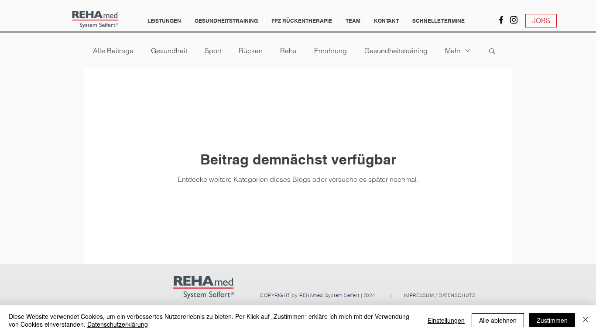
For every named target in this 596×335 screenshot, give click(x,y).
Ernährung (330, 50)
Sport (213, 50)
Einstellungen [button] (446, 320)
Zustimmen (552, 320)
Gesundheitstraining (396, 50)
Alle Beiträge (113, 50)
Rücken (251, 50)
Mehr (453, 50)
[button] (164, 21)
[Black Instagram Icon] (514, 20)
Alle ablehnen (498, 320)
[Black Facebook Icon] (501, 20)
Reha (288, 50)
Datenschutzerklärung (117, 324)
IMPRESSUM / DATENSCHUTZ (438, 295)
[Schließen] (585, 320)
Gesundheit (169, 50)
